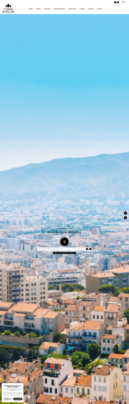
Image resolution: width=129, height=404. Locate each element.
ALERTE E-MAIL (72, 8)
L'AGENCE (82, 8)
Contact (99, 8)
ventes (38, 8)
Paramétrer (7, 399)
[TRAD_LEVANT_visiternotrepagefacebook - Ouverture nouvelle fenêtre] (115, 2)
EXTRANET (91, 8)
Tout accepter (17, 399)
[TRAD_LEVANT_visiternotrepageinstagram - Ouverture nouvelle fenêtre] (118, 2)
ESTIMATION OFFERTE (59, 8)
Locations (47, 8)
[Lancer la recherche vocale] (64, 241)
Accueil (30, 8)
